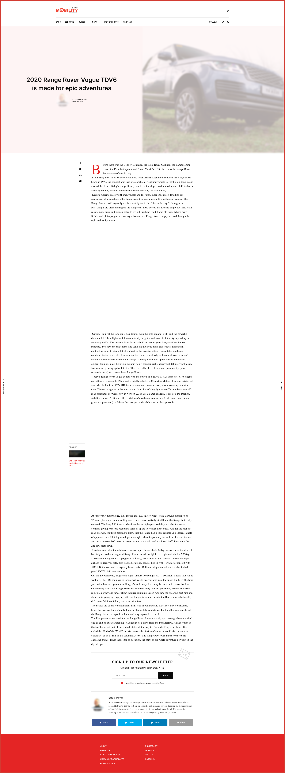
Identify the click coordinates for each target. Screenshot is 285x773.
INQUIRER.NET (151, 746)
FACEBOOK (150, 750)
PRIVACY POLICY (107, 763)
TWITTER (149, 755)
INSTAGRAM (150, 759)
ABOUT (103, 746)
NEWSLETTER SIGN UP (110, 755)
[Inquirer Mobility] (67, 10)
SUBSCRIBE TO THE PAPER (112, 759)
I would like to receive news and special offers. (144, 683)
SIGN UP (165, 675)
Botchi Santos (81, 99)
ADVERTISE (105, 750)
